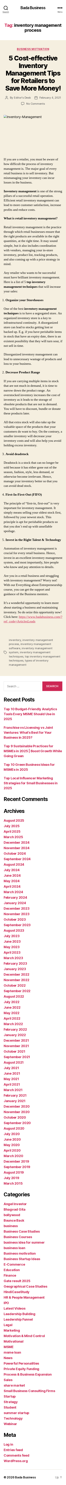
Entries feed (13, 1450)
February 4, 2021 (50, 97)
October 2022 (15, 985)
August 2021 (14, 1062)
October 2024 (15, 853)
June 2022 (12, 1007)
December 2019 (16, 1161)
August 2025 (14, 820)
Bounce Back (14, 1220)
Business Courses (18, 1237)
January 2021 (14, 1101)
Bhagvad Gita (14, 1209)
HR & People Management (24, 1297)
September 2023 (17, 925)
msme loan (12, 1352)
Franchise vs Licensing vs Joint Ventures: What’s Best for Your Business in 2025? (28, 732)
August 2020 (14, 1128)
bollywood (12, 1215)
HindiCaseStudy (17, 1292)
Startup (10, 1396)
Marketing (12, 1330)
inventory (15, 640)
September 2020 (17, 1123)
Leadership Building (19, 1314)
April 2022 (12, 1018)
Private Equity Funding (21, 1369)
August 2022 (14, 996)
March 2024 (13, 892)
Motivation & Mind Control (24, 1336)
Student (10, 1407)
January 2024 (15, 903)
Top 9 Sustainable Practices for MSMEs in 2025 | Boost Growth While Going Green (33, 751)
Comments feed (16, 1455)
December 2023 (17, 908)
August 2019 (14, 1172)
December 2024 (17, 842)
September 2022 (17, 991)
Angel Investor (15, 1204)
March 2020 (13, 1156)
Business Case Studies (22, 1231)
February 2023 (15, 963)
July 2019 (11, 1178)
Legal (8, 1325)
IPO (6, 1303)
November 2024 (17, 848)
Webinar (10, 1424)
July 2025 (12, 826)
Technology (13, 1418)
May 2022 (11, 1013)
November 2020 (17, 1112)
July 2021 (11, 1068)
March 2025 (13, 837)
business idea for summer (24, 1242)
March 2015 (13, 1183)
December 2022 (16, 974)
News (8, 1358)
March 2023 (13, 958)
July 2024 (12, 870)
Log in (8, 1444)
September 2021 (17, 1057)
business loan (14, 1248)
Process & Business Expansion (28, 1374)
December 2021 (16, 1040)
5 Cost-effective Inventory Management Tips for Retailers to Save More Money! (33, 73)
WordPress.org (16, 1461)
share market (14, 1385)
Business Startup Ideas (22, 1259)
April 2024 (12, 886)
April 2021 (12, 1084)
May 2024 (12, 881)
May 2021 (11, 1079)
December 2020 (17, 1106)
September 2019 (17, 1167)
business (11, 1226)
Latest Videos (14, 1308)
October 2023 (15, 919)
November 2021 (16, 1046)
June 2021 (12, 1073)
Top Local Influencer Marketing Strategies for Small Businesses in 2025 (31, 783)
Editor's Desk (22, 97)
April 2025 (12, 831)
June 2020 (12, 1139)
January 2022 (15, 1035)
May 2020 (12, 1145)
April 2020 (12, 1150)
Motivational (13, 1341)
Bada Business (33, 8)
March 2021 (13, 1090)
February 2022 (15, 1029)
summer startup (16, 1413)
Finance (10, 1275)
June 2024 (12, 875)
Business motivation (33, 49)
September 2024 (17, 859)
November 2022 (16, 980)
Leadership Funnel (18, 1319)
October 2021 (14, 1051)
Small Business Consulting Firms (29, 1391)
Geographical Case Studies (25, 1286)
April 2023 (12, 952)
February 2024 (15, 897)
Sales (8, 1380)
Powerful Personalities (21, 1363)
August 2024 (14, 864)
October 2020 (15, 1117)
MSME (9, 1347)
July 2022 (11, 1002)
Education (12, 1270)
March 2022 (13, 1024)
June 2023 (12, 941)
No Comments (35, 103)
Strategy (11, 1402)
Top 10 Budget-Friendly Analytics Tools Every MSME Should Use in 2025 (30, 714)
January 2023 (15, 969)
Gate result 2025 (17, 1281)
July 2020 (12, 1134)
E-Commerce (14, 1264)
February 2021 (15, 1095)
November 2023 (17, 914)
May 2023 (12, 947)
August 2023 (14, 930)
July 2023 (12, 936)
